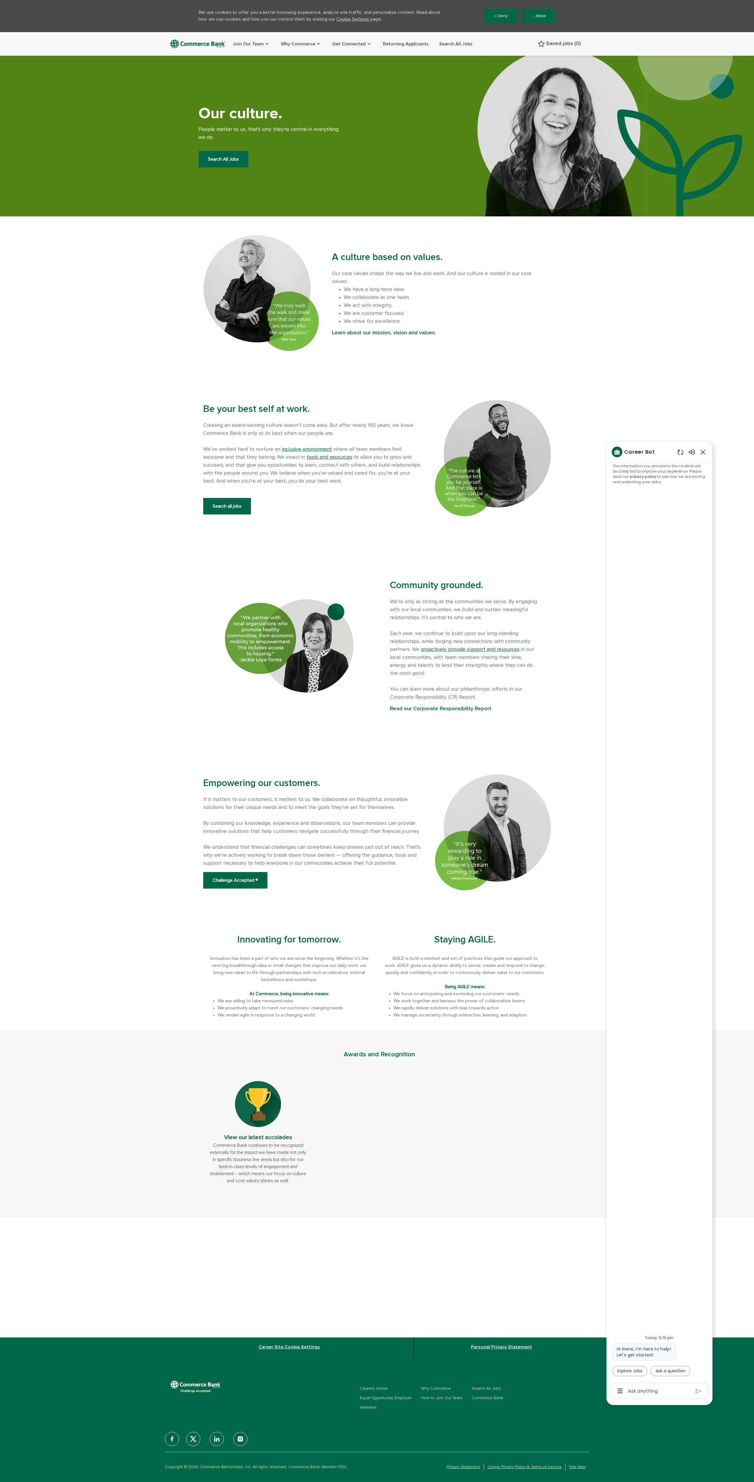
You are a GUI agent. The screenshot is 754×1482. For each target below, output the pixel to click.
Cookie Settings (352, 19)
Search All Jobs (455, 44)
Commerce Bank (487, 1398)
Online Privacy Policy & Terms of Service (524, 1467)
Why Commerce (436, 1388)
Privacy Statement (463, 1467)
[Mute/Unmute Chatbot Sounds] (691, 452)
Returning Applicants (406, 44)
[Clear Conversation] (680, 452)
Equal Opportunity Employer (386, 1398)
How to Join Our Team (441, 1398)
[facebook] (172, 1439)
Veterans (368, 1407)
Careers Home (374, 1388)
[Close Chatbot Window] (703, 452)
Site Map (577, 1467)
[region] (659, 921)
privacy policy (643, 476)
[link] (258, 1132)
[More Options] (620, 1390)
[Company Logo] (198, 44)
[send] (698, 1391)
